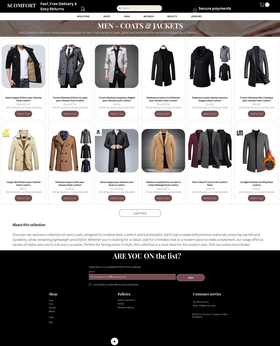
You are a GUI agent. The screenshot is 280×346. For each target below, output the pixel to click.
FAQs (51, 317)
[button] (265, 4)
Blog (51, 322)
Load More (140, 213)
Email (92, 271)
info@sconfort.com (207, 305)
